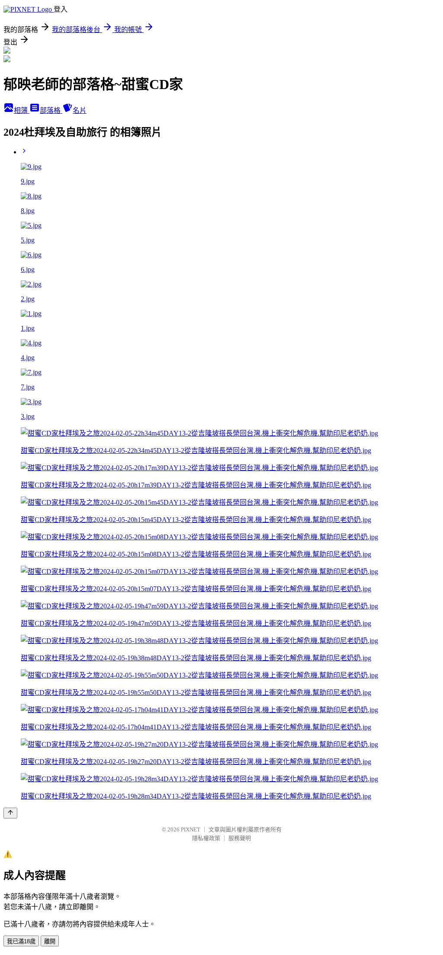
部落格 (51, 110)
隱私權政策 (206, 838)
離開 (49, 941)
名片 (80, 110)
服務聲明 (239, 838)
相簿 (21, 110)
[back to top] (10, 813)
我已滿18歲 (21, 941)
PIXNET (190, 829)
